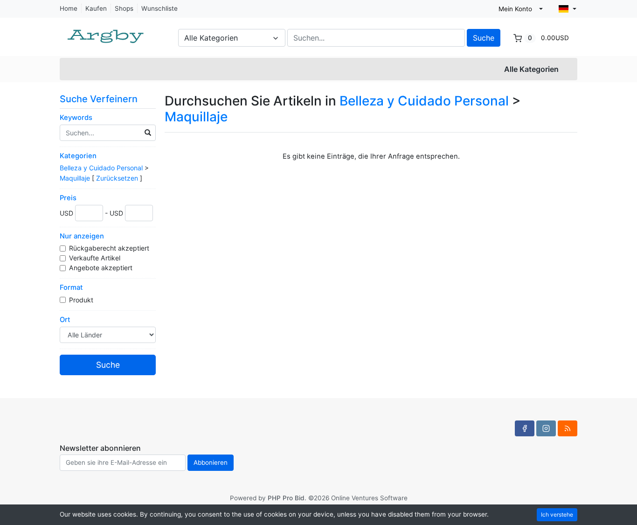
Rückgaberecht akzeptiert (110, 248)
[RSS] (567, 428)
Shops (124, 8)
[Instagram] (546, 428)
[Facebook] (524, 428)
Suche (483, 37)
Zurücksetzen (117, 178)
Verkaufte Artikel (95, 258)
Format (71, 287)
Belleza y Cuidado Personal (101, 168)
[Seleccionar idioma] (567, 9)
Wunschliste (159, 8)
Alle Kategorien (531, 69)
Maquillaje (75, 178)
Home (68, 8)
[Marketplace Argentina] (106, 31)
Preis (68, 198)
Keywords (76, 117)
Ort (65, 319)
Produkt (82, 300)
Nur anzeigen (82, 236)
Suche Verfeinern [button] (100, 99)
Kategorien (78, 156)
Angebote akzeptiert (101, 268)
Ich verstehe (557, 514)
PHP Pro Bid (286, 498)
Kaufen (96, 8)
